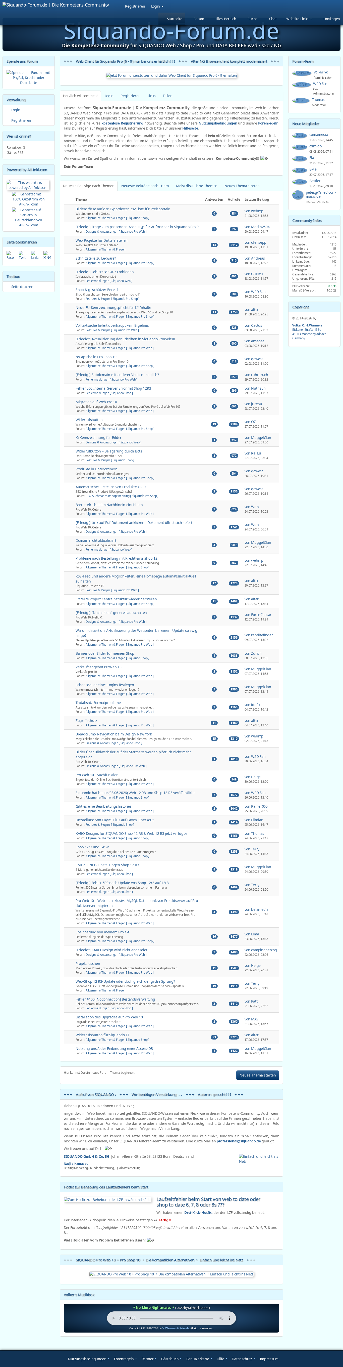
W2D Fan (320, 83)
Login (156, 6)
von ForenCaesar (258, 614)
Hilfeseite (190, 128)
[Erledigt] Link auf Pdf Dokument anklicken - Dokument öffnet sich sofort (134, 522)
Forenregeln (268, 123)
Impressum (268, 1358)
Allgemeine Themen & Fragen (105, 249)
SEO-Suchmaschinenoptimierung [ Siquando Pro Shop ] (122, 496)
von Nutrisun (255, 388)
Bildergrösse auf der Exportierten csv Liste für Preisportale (123, 208)
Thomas (319, 99)
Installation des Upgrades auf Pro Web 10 (109, 1017)
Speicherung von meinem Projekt (102, 932)
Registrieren (135, 6)
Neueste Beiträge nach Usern (145, 185)
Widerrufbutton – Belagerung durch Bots (109, 451)
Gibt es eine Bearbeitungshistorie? (103, 806)
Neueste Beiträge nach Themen (89, 185)
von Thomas (254, 833)
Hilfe (220, 1358)
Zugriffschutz (86, 720)
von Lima (252, 934)
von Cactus (253, 325)
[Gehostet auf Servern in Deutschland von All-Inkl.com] (28, 216)
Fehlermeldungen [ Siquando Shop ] (109, 393)
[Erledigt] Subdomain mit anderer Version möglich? (117, 374)
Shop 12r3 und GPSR (92, 847)
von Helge (253, 776)
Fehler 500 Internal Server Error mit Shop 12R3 (113, 388)
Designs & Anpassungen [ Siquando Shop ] (114, 743)
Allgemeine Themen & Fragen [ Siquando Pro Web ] (120, 348)
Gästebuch (169, 1358)
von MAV (251, 1019)
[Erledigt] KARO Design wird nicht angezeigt (111, 949)
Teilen (167, 95)
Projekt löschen (88, 963)
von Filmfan (254, 819)
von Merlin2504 (257, 226)
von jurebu (253, 403)
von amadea (254, 341)
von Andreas (255, 258)
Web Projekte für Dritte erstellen (102, 240)
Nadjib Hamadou (76, 1164)
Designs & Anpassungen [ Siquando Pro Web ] (116, 231)
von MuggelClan (258, 437)
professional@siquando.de (239, 1141)
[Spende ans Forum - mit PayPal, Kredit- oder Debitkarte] (29, 77)
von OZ (250, 421)
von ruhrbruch (256, 374)
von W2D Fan (255, 291)
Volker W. (321, 72)
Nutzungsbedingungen (218, 123)
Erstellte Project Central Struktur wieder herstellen (116, 599)
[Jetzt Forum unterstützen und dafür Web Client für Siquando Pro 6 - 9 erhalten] (171, 75)
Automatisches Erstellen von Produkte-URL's (111, 486)
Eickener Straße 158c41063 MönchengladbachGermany (309, 331)
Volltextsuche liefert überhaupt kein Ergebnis (112, 325)
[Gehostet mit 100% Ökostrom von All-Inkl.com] (28, 198)
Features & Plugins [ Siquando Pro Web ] (112, 330)
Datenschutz (241, 1358)
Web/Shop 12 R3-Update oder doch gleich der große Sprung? (125, 981)
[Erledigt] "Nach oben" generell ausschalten (111, 612)
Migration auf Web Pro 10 (96, 401)
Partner (147, 1358)
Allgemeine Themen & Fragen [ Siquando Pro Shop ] (120, 263)
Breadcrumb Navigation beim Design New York (114, 734)
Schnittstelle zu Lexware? (96, 258)
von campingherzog (261, 949)
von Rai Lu (253, 453)
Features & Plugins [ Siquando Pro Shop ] (112, 299)
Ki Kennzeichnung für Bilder (99, 437)
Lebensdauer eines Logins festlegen (105, 684)
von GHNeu (254, 273)
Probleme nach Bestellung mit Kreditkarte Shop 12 (116, 558)
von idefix (252, 704)
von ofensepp (255, 242)
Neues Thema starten (241, 185)
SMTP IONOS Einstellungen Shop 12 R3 (107, 864)
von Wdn (252, 506)
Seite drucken (21, 286)
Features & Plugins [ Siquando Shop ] (110, 460)
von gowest (254, 358)
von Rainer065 (256, 806)
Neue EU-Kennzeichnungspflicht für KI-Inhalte (113, 307)
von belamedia (256, 909)
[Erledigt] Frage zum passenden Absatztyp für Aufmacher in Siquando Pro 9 (137, 226)
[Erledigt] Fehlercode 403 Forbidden (105, 271)
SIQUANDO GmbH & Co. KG (86, 1156)
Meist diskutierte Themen (196, 185)
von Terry (252, 849)
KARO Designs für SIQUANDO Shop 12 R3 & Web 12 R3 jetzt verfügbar (132, 833)
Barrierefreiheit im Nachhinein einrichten (109, 504)
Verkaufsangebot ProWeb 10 (99, 667)
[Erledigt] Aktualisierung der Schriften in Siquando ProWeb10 (125, 339)
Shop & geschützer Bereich (98, 289)
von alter (252, 309)
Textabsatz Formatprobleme (98, 702)
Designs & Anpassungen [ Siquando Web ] (113, 442)
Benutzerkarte (197, 1358)
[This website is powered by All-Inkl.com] (29, 184)
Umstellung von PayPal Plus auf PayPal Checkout (114, 819)
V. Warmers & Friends (175, 1328)
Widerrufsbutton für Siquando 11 (103, 1034)
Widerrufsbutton (89, 419)
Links (152, 95)
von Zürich (253, 653)
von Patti (251, 1001)
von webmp (254, 211)
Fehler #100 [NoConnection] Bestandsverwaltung (115, 999)
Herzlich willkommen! (80, 95)
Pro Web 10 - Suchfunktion (97, 774)
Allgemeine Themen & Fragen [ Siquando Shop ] (117, 218)
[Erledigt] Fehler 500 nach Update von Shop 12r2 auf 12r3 (122, 882)
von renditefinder (259, 635)
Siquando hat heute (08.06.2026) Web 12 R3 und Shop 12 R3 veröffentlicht (135, 792)
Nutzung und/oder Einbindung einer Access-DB (114, 1048)
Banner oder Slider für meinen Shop (105, 653)
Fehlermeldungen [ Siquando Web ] (109, 281)
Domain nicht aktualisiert (96, 540)
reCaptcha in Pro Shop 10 (96, 356)
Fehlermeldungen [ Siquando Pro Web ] (111, 379)
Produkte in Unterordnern (97, 469)
